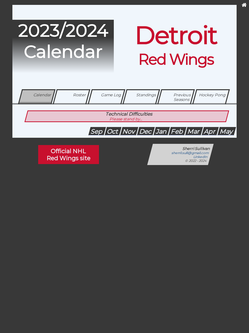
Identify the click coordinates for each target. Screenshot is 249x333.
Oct (113, 131)
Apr (210, 131)
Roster (80, 95)
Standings (146, 95)
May (226, 131)
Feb (177, 131)
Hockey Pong (212, 95)
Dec (146, 131)
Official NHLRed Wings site (68, 154)
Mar (194, 131)
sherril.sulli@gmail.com (190, 153)
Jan (161, 131)
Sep (97, 131)
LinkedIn (200, 157)
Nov (129, 131)
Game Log (111, 95)
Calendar (42, 95)
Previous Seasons (182, 97)
